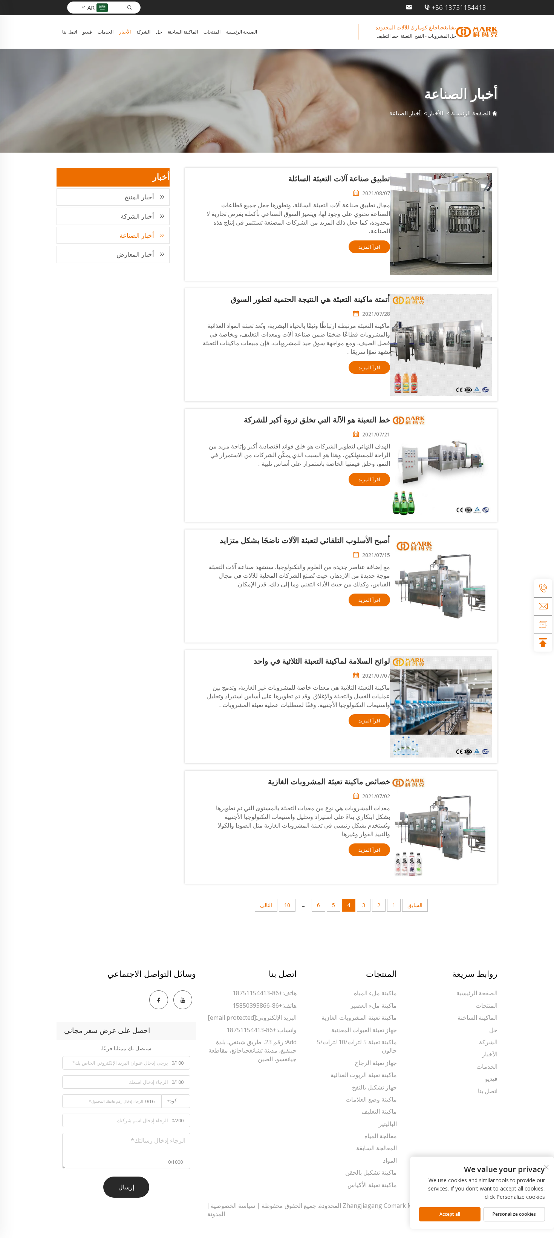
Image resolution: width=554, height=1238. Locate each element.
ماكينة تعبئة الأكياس (372, 1185)
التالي (266, 905)
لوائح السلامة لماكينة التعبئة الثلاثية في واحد (322, 661)
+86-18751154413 (459, 7)
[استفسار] (543, 624)
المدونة (216, 1214)
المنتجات (212, 32)
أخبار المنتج (139, 197)
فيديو (87, 32)
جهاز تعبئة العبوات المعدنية (364, 1030)
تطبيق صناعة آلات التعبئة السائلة (339, 178)
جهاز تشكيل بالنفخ (374, 1087)
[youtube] (182, 999)
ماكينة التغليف (379, 1111)
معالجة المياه (380, 1136)
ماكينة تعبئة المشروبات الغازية (359, 1017)
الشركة (143, 32)
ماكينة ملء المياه (375, 993)
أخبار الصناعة (405, 113)
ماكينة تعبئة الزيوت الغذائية (364, 1075)
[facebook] (158, 999)
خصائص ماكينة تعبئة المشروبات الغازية (329, 781)
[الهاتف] (543, 588)
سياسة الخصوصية (233, 1205)
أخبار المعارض (135, 254)
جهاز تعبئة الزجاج (376, 1063)
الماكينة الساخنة (183, 32)
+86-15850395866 (258, 1005)
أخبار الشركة (137, 216)
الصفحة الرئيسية (241, 32)
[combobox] (175, 1101)
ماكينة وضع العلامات (371, 1099)
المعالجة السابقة (376, 1148)
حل (159, 32)
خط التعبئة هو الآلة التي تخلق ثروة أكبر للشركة (317, 420)
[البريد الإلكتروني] (543, 606)
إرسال (126, 1187)
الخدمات (105, 32)
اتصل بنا (69, 32)
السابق (414, 905)
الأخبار (125, 32)
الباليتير (388, 1124)
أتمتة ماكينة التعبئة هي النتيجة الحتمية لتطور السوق (310, 299)
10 (287, 905)
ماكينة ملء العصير (373, 1005)
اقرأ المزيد (369, 246)
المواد (390, 1160)
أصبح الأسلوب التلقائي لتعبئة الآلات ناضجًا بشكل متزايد (305, 540)
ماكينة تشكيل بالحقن (371, 1172)
